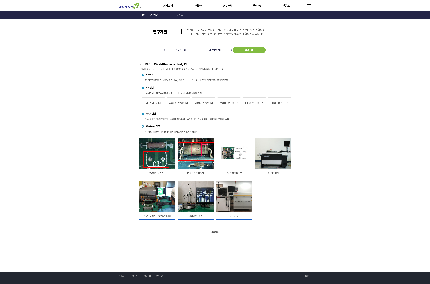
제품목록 (215, 231)
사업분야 (198, 6)
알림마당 (257, 6)
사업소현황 (147, 275)
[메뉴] (309, 5)
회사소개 (168, 6)
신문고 (286, 6)
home (143, 15)
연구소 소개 (181, 50)
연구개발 (227, 6)
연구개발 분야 (215, 50)
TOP (307, 276)
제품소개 (249, 50)
